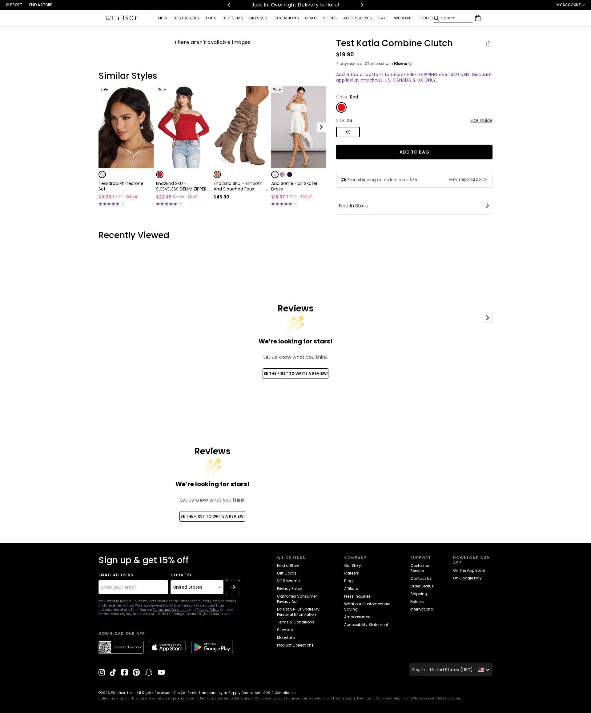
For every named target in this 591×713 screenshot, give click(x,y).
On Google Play (467, 578)
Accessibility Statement (366, 624)
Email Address (116, 575)
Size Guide (481, 120)
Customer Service (419, 568)
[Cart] (478, 18)
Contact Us (421, 578)
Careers (351, 573)
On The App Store (469, 570)
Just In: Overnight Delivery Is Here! (287, 4)
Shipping (418, 593)
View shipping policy (468, 179)
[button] (102, 174)
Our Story (352, 565)
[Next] (362, 5)
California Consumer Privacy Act (297, 599)
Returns (417, 601)
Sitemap (285, 629)
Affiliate (351, 588)
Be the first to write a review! (295, 373)
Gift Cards (286, 573)
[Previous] (229, 5)
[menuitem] (163, 18)
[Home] (122, 18)
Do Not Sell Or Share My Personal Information (298, 612)
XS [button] (348, 132)
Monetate (286, 637)
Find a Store (40, 4)
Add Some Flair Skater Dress (294, 186)
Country (181, 575)
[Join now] (233, 587)
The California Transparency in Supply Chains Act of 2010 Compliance (235, 693)
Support (14, 4)
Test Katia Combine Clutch (394, 43)
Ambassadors (358, 616)
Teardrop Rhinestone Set (120, 186)
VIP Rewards (288, 580)
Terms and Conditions (170, 609)
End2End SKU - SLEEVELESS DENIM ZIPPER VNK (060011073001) (181, 186)
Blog (348, 580)
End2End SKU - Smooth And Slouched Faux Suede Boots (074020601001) (238, 186)
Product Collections (295, 645)
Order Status (422, 586)
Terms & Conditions (295, 622)
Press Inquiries (357, 596)
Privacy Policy (208, 609)
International (422, 609)
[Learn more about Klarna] (410, 64)
